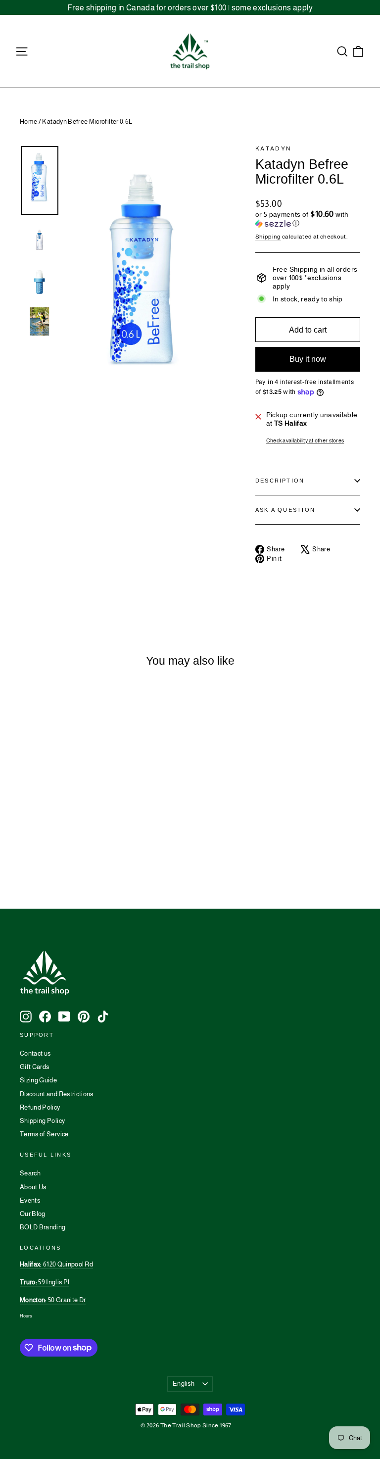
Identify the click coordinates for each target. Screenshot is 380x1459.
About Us (33, 1187)
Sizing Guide (38, 1080)
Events (30, 1200)
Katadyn (273, 148)
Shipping (268, 236)
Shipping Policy (42, 1120)
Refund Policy (40, 1107)
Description (280, 481)
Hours (26, 1315)
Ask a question (285, 510)
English (183, 1383)
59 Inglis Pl (44, 1282)
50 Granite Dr (53, 1300)
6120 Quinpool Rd (56, 1264)
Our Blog (33, 1213)
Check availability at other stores (305, 440)
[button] (307, 219)
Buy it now (307, 359)
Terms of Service (44, 1134)
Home (28, 121)
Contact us (35, 1053)
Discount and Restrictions (57, 1094)
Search (30, 1173)
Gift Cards (34, 1066)
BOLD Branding (43, 1227)
